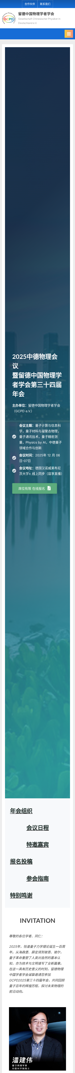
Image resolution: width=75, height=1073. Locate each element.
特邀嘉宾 (37, 844)
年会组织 (21, 810)
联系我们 (45, 3)
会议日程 (37, 827)
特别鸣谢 (21, 895)
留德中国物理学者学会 (36, 14)
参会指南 (37, 878)
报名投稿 (21, 861)
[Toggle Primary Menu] (69, 34)
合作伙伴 (30, 3)
